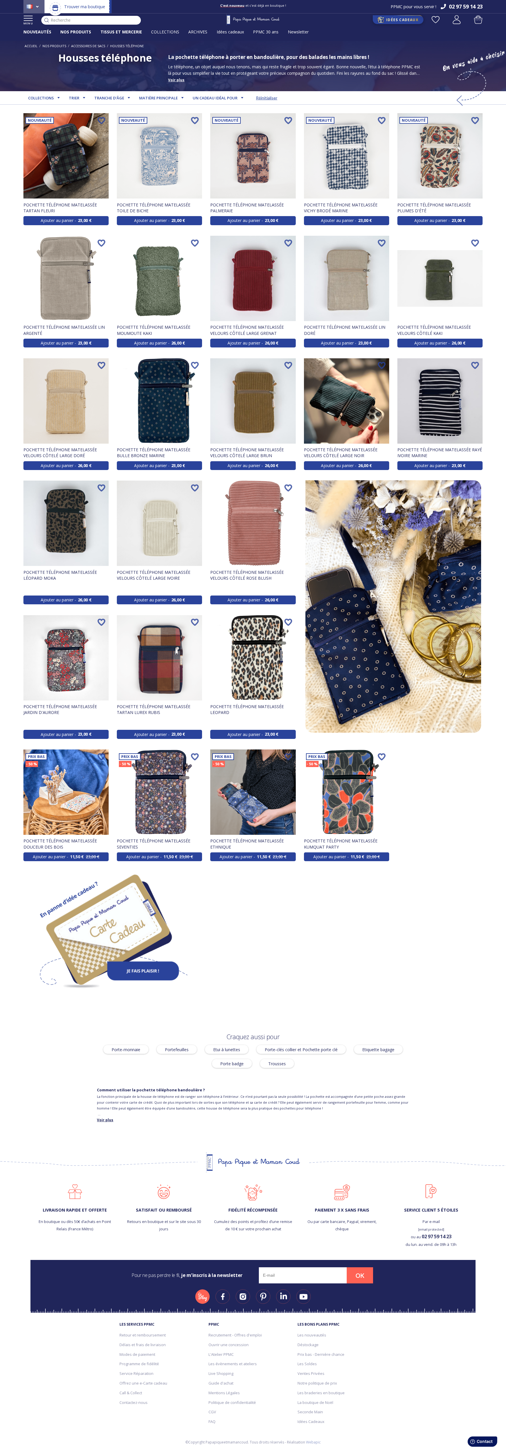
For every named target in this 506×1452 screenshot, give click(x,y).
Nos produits (54, 46)
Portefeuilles (177, 1049)
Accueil (31, 46)
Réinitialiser (266, 97)
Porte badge (232, 1063)
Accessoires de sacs (88, 46)
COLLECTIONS (165, 32)
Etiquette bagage (378, 1049)
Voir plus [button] (176, 79)
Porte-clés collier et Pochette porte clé (301, 1049)
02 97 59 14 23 (436, 1236)
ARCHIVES (197, 32)
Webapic (313, 1442)
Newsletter (298, 32)
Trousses (277, 1063)
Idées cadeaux (230, 32)
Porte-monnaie (126, 1049)
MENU (28, 23)
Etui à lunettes (226, 1049)
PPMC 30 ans (265, 32)
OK (359, 1275)
